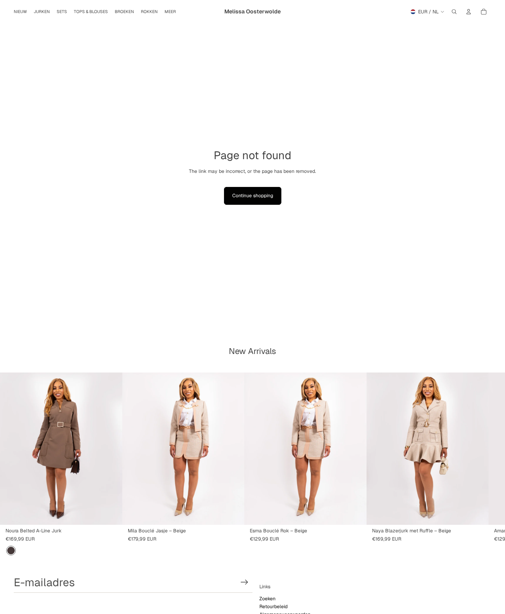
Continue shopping (252, 195)
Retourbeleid (273, 606)
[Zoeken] (454, 11)
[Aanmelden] (244, 582)
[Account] (468, 11)
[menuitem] (170, 12)
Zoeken (267, 598)
